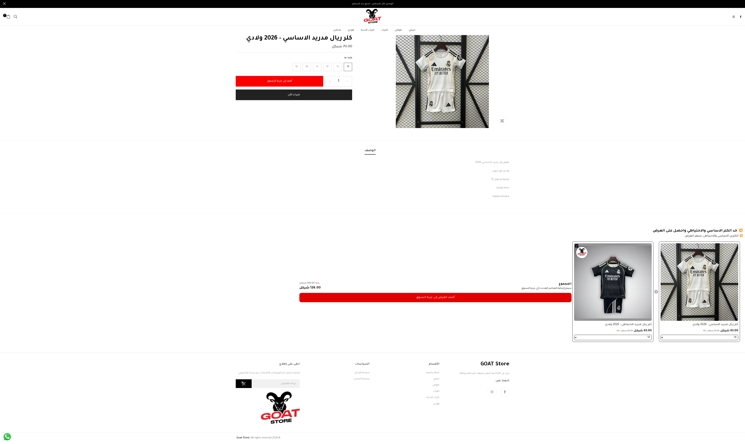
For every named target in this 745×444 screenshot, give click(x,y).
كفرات (384, 30)
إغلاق (740, 3)
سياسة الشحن (362, 379)
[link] (699, 282)
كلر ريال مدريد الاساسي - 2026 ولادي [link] (715, 324)
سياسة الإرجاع (362, 373)
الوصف (370, 150)
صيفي (412, 30)
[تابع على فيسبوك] (740, 16)
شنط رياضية (432, 373)
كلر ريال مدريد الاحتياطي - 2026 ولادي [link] (628, 324)
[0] (8, 16)
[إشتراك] (244, 383)
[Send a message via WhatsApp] (7, 436)
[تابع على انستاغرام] (733, 16)
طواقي (398, 30)
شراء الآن (294, 94)
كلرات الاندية (367, 30)
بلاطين (337, 30)
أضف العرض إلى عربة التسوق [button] (435, 297)
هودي (351, 30)
